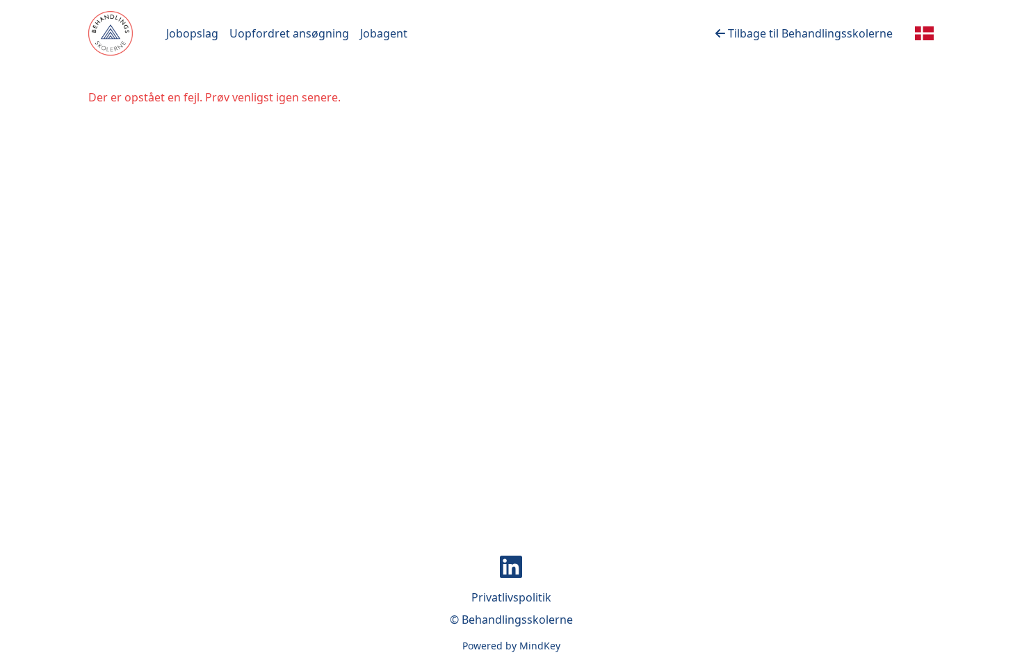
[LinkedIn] (511, 567)
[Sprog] (924, 33)
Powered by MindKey (511, 645)
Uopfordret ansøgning (289, 33)
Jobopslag (192, 33)
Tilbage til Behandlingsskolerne (809, 33)
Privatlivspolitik (511, 597)
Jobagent (383, 33)
